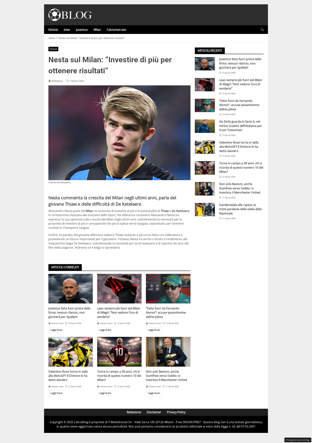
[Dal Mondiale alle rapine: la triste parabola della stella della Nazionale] (205, 209)
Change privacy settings (298, 439)
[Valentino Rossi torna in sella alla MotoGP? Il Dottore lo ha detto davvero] (70, 351)
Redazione (134, 412)
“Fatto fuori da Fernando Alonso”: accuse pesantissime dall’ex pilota (166, 312)
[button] (262, 29)
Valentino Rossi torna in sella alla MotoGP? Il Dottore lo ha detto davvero (68, 376)
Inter (67, 30)
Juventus (82, 30)
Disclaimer (154, 412)
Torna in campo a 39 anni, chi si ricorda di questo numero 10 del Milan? (119, 376)
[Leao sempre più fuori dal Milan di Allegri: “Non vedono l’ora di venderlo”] (119, 288)
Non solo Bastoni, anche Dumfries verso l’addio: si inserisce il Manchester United (166, 376)
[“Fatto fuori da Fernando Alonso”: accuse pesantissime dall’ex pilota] (168, 288)
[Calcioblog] (70, 14)
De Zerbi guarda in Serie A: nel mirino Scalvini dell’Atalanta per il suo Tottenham (240, 126)
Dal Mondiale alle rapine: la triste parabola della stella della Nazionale (240, 209)
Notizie (53, 30)
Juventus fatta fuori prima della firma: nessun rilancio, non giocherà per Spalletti (69, 312)
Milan (97, 30)
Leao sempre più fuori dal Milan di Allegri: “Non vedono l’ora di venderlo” (118, 312)
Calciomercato (116, 30)
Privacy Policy (176, 412)
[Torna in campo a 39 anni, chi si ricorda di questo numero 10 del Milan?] (119, 351)
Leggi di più (56, 329)
